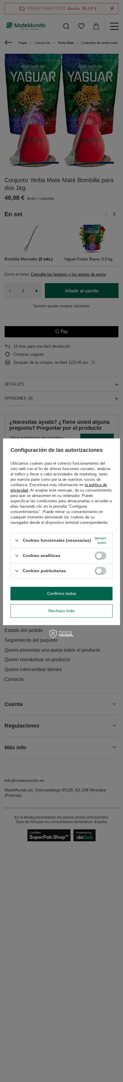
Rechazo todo (61, 610)
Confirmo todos (61, 593)
